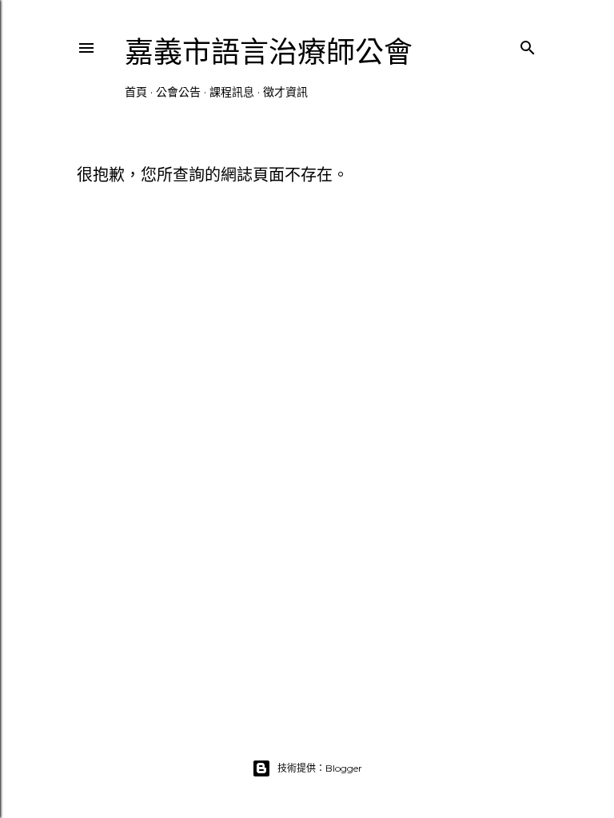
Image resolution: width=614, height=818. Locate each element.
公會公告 (178, 92)
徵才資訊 (285, 92)
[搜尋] (527, 44)
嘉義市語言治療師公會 (269, 52)
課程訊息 (231, 92)
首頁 (136, 92)
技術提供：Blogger (319, 768)
